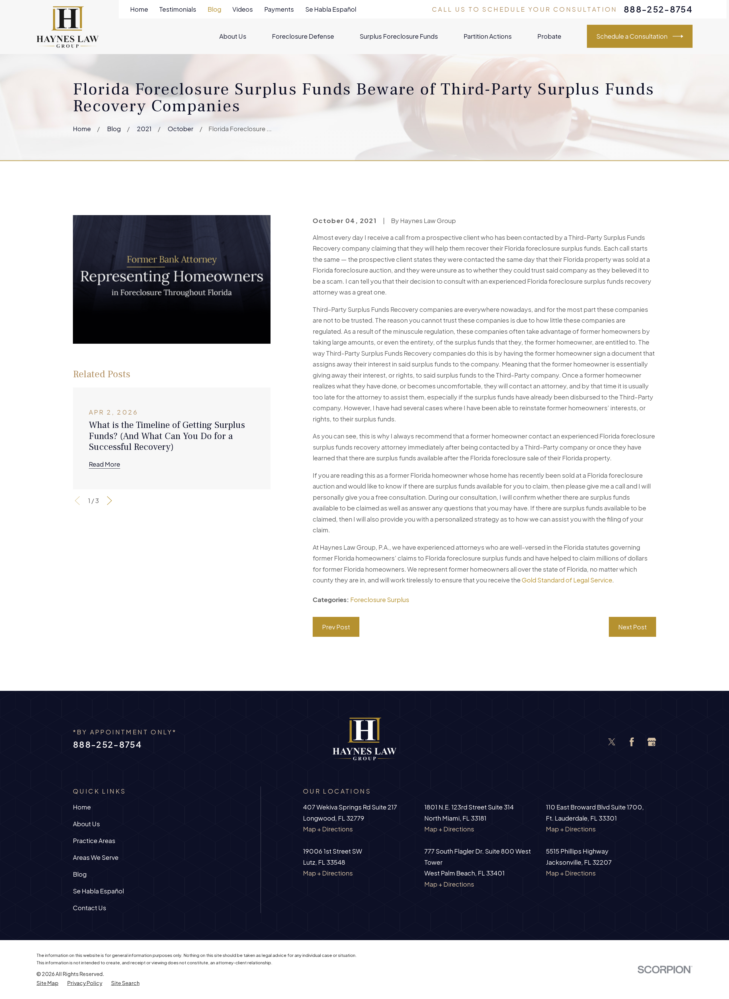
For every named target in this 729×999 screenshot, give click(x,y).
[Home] (67, 27)
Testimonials (177, 9)
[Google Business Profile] (651, 742)
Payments (279, 9)
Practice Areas (94, 840)
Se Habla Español (330, 9)
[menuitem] (47, 983)
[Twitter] (611, 742)
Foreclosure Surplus (379, 599)
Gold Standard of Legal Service (567, 580)
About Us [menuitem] (232, 36)
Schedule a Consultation (631, 36)
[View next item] (109, 500)
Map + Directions (328, 829)
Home (139, 9)
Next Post (632, 627)
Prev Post (336, 627)
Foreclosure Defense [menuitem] (303, 36)
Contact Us (89, 908)
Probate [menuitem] (549, 36)
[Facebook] (631, 742)
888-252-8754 (658, 9)
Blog (214, 9)
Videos (242, 9)
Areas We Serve (95, 857)
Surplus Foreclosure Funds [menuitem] (399, 36)
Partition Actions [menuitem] (488, 36)
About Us (86, 824)
